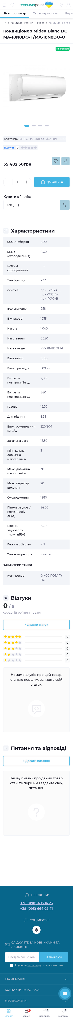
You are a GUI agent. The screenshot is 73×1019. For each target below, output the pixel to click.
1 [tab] (26, 126)
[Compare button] (65, 161)
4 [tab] (47, 125)
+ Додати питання (36, 761)
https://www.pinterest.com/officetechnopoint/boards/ (36, 930)
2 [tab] (34, 125)
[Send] (65, 205)
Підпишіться (54, 957)
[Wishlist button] (56, 161)
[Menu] (5, 5)
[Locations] (61, 5)
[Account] (69, 5)
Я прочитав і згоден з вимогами (39, 965)
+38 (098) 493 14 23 (36, 903)
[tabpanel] (36, 88)
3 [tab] (40, 125)
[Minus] (8, 182)
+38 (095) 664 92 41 (36, 909)
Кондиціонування (22, 22)
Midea (40, 22)
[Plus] (26, 182)
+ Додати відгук (36, 625)
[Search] (13, 5)
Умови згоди (34, 965)
